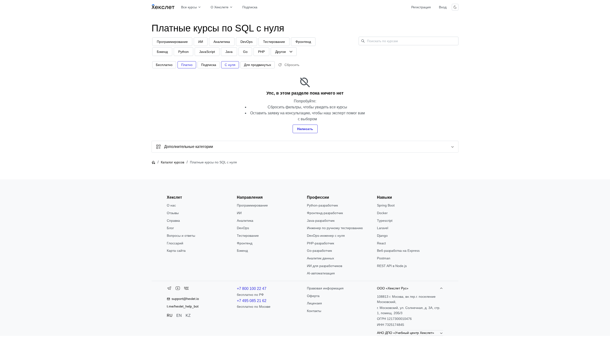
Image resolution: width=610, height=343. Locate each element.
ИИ (239, 213)
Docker (382, 213)
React (381, 243)
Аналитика (245, 220)
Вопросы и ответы (181, 235)
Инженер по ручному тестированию (335, 228)
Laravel (382, 228)
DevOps (243, 228)
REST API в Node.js (392, 266)
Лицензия (314, 303)
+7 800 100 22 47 (251, 289)
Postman (383, 258)
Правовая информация (325, 288)
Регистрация (421, 7)
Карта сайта (176, 250)
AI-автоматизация (321, 273)
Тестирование (248, 235)
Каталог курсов (172, 162)
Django (382, 235)
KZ (188, 315)
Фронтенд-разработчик (325, 213)
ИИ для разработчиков (324, 266)
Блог (170, 228)
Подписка (249, 7)
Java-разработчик (321, 220)
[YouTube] (177, 289)
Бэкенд (242, 250)
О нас (171, 205)
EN (179, 315)
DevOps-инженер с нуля (326, 235)
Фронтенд (244, 243)
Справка (173, 220)
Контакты (314, 311)
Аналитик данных (320, 258)
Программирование (252, 205)
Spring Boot (386, 205)
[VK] (186, 289)
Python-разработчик (322, 205)
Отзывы (173, 213)
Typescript (384, 220)
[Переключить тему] (455, 7)
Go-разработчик (319, 250)
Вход (443, 7)
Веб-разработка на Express (398, 250)
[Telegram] (169, 289)
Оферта (313, 296)
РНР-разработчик (320, 243)
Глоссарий (175, 243)
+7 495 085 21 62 (251, 301)
